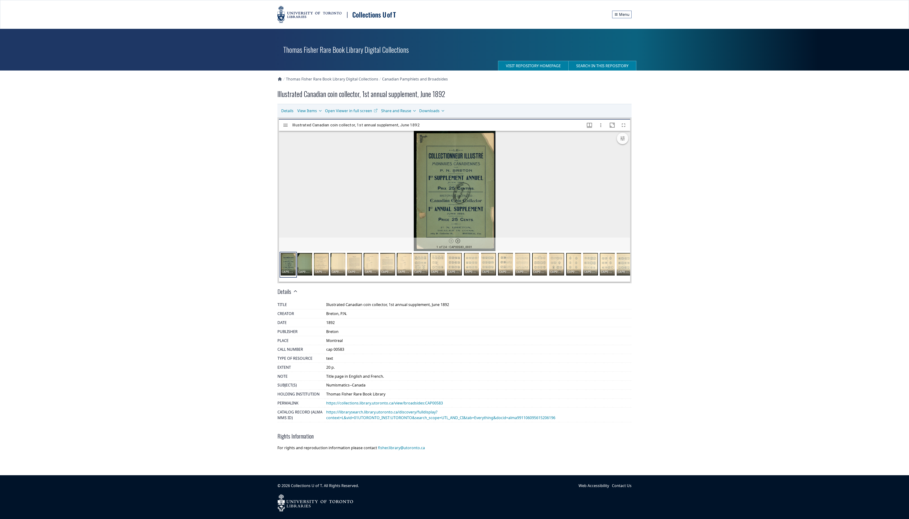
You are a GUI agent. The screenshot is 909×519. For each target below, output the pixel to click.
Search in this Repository (602, 65)
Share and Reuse (396, 110)
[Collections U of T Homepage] (279, 79)
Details (287, 110)
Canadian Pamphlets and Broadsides (415, 79)
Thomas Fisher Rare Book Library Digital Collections (332, 79)
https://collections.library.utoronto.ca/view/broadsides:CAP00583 (384, 403)
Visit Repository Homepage (533, 65)
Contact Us (622, 485)
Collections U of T (306, 485)
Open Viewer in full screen (348, 110)
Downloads (429, 110)
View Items (307, 110)
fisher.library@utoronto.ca (401, 447)
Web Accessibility (594, 485)
